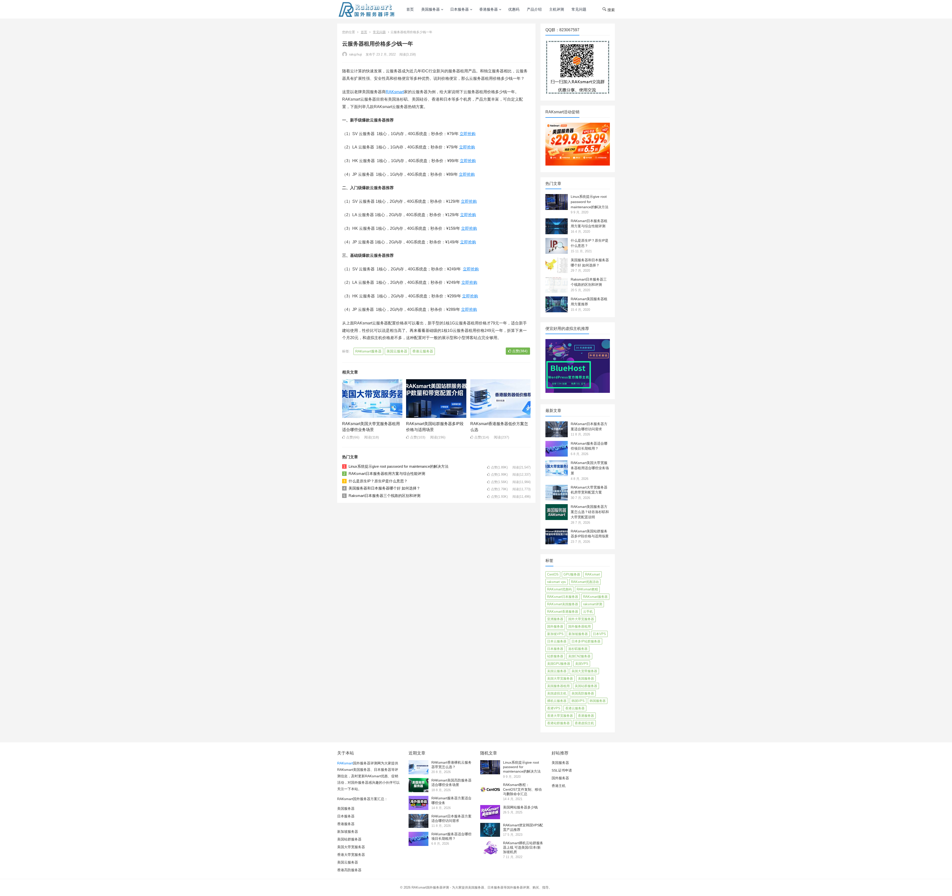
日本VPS (599, 634)
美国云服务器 (397, 351)
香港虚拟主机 (584, 723)
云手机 (588, 611)
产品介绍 (534, 9)
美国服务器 (430, 9)
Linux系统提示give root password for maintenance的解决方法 (398, 466)
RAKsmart (395, 92)
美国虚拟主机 (556, 693)
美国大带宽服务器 (560, 678)
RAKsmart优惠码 (559, 589)
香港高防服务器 (349, 870)
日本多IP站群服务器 (585, 641)
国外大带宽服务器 (581, 619)
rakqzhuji (355, 54)
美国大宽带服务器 (584, 671)
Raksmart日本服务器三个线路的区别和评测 (384, 495)
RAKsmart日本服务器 (562, 597)
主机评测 (556, 9)
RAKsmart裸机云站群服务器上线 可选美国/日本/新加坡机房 (523, 847)
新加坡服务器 (578, 634)
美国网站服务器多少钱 (520, 807)
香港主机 (558, 786)
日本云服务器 (556, 641)
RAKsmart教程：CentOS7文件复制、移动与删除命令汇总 (522, 789)
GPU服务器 (572, 574)
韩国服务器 (598, 701)
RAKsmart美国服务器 (562, 604)
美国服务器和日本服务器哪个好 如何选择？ (384, 488)
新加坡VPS (555, 634)
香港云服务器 (422, 351)
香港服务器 (488, 9)
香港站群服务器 (558, 723)
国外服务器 (555, 626)
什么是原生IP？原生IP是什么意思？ (378, 481)
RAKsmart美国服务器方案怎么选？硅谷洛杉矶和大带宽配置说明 (590, 512)
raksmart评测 (592, 604)
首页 (410, 9)
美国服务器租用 (558, 686)
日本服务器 (459, 9)
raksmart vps (556, 582)
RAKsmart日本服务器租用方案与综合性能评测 (387, 473)
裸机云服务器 (556, 701)
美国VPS (581, 663)
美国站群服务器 (586, 686)
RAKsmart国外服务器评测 (430, 887)
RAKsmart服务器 (368, 351)
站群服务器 (555, 656)
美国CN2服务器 (579, 656)
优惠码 (513, 9)
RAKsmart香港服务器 (562, 611)
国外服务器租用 (579, 626)
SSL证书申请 (562, 770)
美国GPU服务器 (558, 663)
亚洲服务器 (555, 619)
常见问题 (578, 9)
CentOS (553, 574)
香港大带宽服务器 (560, 716)
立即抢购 (468, 134)
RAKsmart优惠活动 (585, 582)
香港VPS (553, 708)
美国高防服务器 (582, 693)
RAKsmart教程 (587, 589)
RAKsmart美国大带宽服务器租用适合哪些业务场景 (590, 468)
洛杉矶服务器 (578, 649)
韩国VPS (578, 701)
